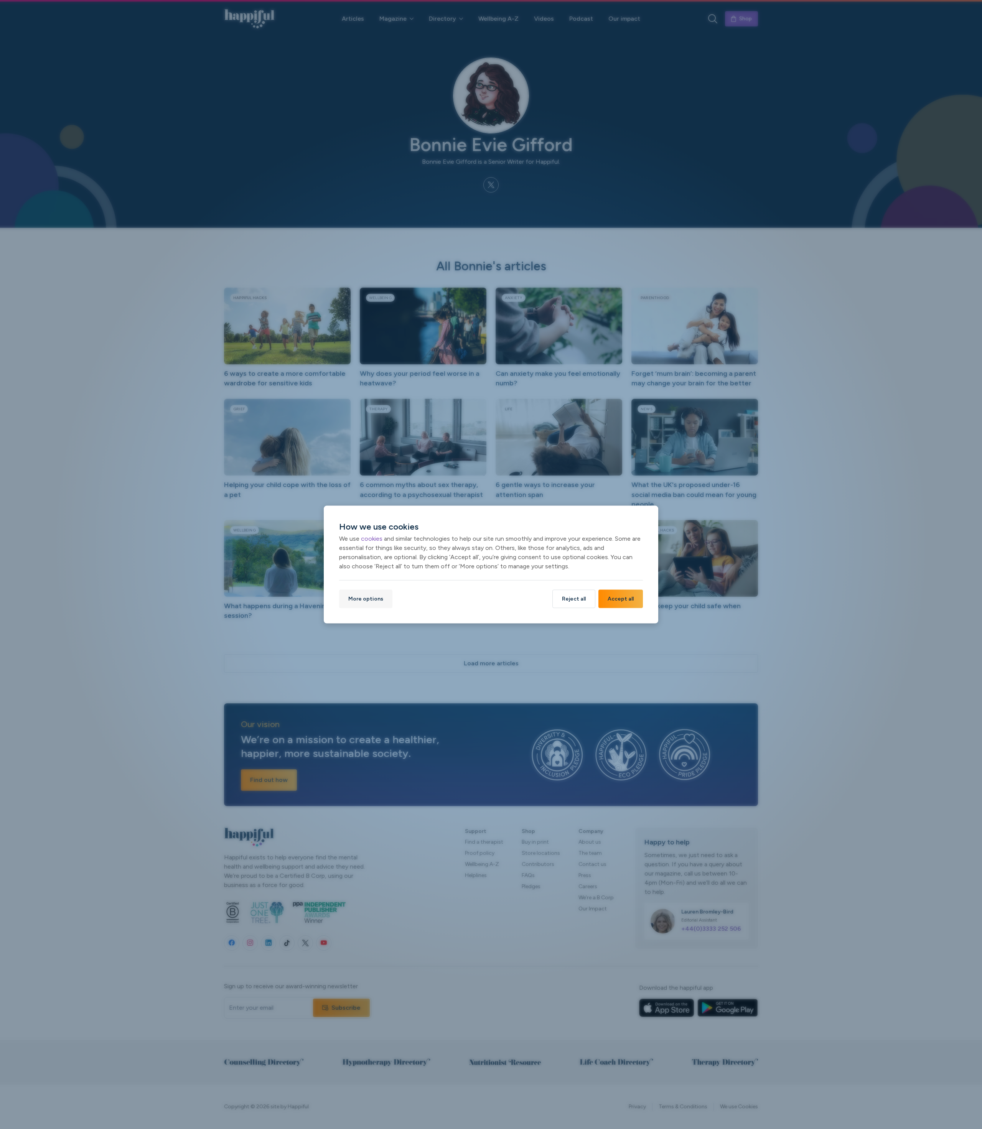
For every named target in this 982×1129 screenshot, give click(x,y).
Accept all (621, 598)
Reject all (574, 598)
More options (365, 598)
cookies (371, 538)
